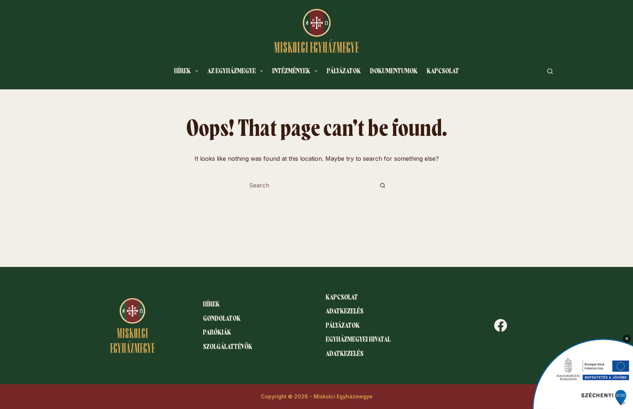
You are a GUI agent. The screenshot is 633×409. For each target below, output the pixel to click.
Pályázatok (344, 71)
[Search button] (382, 185)
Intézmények (291, 71)
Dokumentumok (394, 71)
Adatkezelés (344, 311)
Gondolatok (222, 318)
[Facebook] (500, 325)
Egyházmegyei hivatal (358, 339)
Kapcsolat (443, 71)
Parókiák (217, 332)
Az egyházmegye (231, 71)
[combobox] (309, 185)
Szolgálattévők (227, 346)
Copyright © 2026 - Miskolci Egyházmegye (317, 396)
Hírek (182, 71)
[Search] (550, 71)
